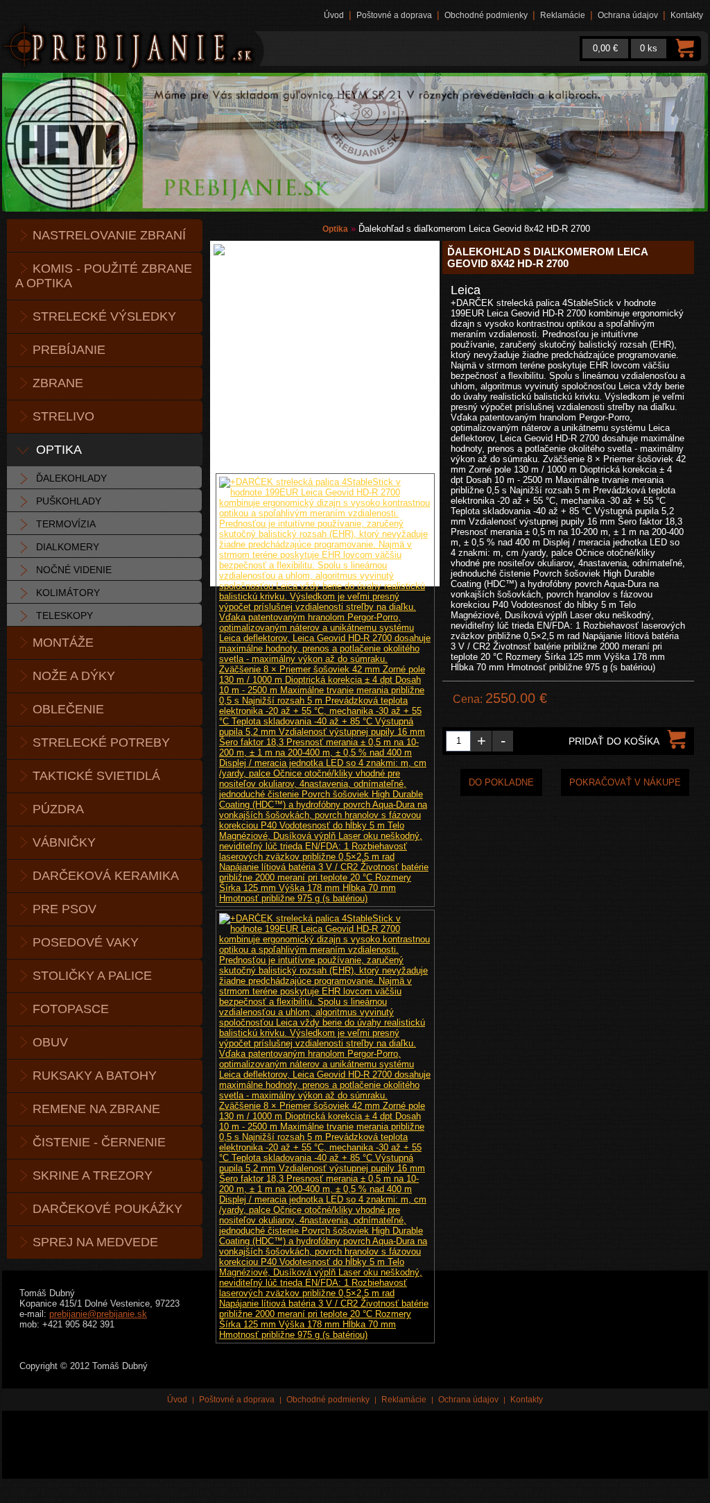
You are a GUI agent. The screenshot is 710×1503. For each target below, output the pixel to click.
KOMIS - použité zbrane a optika (103, 276)
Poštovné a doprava (394, 15)
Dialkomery (67, 546)
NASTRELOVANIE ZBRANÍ (109, 235)
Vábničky (64, 842)
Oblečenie (68, 709)
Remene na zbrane (96, 1109)
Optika (59, 450)
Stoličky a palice (92, 976)
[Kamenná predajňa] (355, 142)
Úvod (334, 15)
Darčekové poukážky (107, 1209)
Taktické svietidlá (96, 776)
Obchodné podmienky (486, 15)
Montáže (63, 642)
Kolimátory (68, 592)
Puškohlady (68, 501)
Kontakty (686, 15)
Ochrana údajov (628, 15)
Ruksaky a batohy (95, 1075)
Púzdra (58, 809)
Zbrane (58, 383)
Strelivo (63, 416)
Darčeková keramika (106, 876)
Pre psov (64, 909)
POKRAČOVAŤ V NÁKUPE (625, 782)
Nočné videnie (74, 569)
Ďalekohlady (71, 478)
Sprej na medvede (95, 1242)
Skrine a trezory (93, 1175)
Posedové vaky (86, 942)
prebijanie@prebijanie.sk (98, 1314)
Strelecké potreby (101, 742)
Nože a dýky (74, 676)
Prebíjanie (69, 350)
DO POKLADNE (501, 782)
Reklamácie (562, 15)
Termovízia (66, 523)
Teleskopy (64, 615)
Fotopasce (71, 1009)
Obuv (50, 1042)
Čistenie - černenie (99, 1142)
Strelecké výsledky (104, 316)
